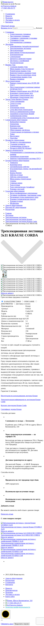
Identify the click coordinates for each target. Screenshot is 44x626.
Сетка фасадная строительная (21, 110)
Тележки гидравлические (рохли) (23, 199)
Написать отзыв (7, 514)
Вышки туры (10, 65)
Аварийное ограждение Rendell (22, 114)
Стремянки (9, 32)
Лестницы (9, 44)
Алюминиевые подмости (19, 146)
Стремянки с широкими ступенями (23, 38)
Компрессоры (15, 126)
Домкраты (14, 163)
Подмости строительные (14, 140)
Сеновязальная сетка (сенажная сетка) (24, 118)
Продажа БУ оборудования (15, 207)
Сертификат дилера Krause (11, 409)
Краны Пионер (16, 173)
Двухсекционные (16, 50)
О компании (10, 14)
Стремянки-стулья (17, 40)
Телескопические (16, 54)
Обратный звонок (8, 26)
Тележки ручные (16, 201)
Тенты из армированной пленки (22, 112)
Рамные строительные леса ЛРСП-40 (24, 91)
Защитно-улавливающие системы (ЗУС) (25, 158)
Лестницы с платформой (19, 61)
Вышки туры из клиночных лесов (23, 75)
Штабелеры (14, 203)
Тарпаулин (14, 105)
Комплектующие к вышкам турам (23, 73)
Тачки (12, 134)
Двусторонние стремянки (20, 36)
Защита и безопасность (14, 150)
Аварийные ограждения (19, 156)
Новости (8, 16)
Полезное (9, 18)
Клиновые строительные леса (21, 93)
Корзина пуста (6, 28)
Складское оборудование (15, 191)
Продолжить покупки (22, 624)
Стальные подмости (17, 144)
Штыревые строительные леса (21, 97)
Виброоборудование (18, 122)
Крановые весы (16, 165)
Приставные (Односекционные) (22, 52)
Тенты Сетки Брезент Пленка (16, 99)
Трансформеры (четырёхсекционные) (24, 46)
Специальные (15, 57)
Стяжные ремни (16, 183)
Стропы (13, 181)
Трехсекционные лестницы (20, 48)
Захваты (13, 171)
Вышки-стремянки (17, 79)
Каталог (24, 118)
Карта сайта (10, 596)
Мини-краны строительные (20, 179)
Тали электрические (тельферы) (22, 187)
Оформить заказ (7, 624)
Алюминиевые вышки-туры (21, 77)
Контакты (9, 22)
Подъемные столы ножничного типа (24, 197)
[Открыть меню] (2, 10)
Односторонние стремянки (20, 34)
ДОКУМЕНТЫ (7, 304)
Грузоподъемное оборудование (17, 160)
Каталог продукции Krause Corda (14, 405)
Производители (11, 590)
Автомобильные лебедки (19, 167)
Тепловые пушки (16, 128)
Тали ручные (15, 185)
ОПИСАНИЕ (29, 301)
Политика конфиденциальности (17, 607)
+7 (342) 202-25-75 (8, 8)
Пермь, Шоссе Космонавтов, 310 (19, 601)
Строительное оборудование (16, 120)
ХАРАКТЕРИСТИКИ (12, 301)
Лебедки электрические (19, 177)
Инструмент (14, 136)
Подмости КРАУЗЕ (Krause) (20, 148)
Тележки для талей (17, 189)
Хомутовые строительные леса (22, 95)
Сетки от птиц (15, 103)
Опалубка (13, 138)
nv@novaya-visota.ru (8, 6)
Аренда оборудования (13, 205)
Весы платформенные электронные (23, 193)
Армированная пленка (18, 116)
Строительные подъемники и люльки (24, 132)
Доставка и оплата (12, 20)
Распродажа (10, 209)
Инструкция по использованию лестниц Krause (19, 396)
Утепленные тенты (17, 107)
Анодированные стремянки (20, 42)
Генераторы (14, 124)
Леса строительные (12, 81)
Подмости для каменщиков (20, 142)
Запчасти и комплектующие (20, 59)
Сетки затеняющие (17, 101)
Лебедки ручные (16, 175)
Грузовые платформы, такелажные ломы (25, 195)
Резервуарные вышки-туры (20, 71)
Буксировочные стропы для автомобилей (26, 169)
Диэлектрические (16, 63)
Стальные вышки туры (19, 67)
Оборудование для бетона (20, 130)
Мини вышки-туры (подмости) (22, 69)
